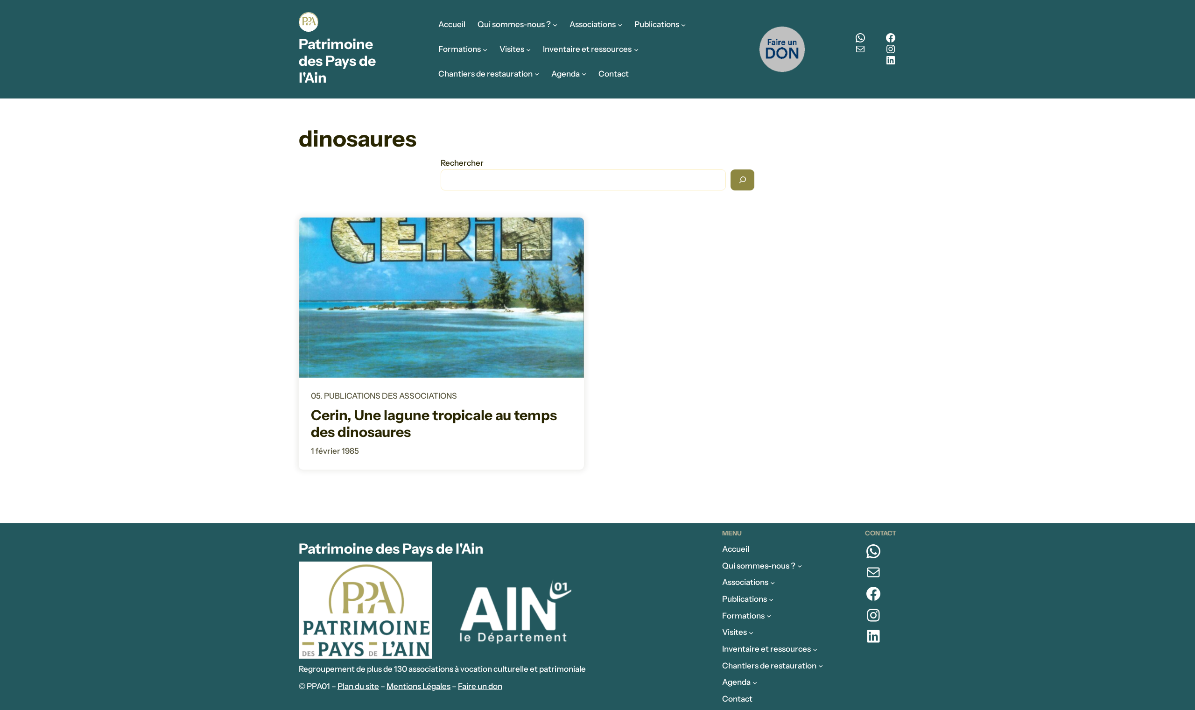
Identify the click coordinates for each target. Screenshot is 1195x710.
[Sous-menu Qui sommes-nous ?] (555, 24)
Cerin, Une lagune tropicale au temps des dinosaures (434, 424)
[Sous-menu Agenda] (584, 73)
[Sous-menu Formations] (485, 49)
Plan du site (358, 686)
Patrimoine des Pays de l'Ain (337, 60)
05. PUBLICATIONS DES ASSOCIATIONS (384, 396)
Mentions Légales (418, 686)
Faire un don (480, 686)
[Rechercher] (742, 179)
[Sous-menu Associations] (620, 24)
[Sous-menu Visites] (528, 49)
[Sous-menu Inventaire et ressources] (636, 49)
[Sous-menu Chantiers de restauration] (536, 73)
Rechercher (462, 163)
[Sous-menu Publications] (683, 24)
